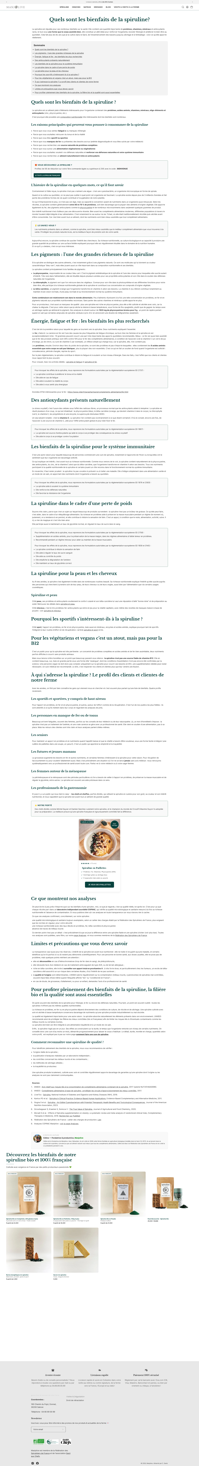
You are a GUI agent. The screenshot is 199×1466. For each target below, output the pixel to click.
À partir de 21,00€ (106, 1223)
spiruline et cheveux (52, 611)
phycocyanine (86, 207)
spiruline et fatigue (74, 362)
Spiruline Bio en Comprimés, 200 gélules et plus (22, 1219)
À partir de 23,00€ (12, 1223)
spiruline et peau (68, 604)
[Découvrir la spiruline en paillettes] (99, 839)
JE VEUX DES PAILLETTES (99, 885)
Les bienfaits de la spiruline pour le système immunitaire (58, 64)
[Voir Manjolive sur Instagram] (32, 1463)
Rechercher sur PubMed (69, 1116)
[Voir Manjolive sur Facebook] (37, 1463)
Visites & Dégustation (75, 1396)
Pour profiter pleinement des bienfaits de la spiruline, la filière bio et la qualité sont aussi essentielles (77, 92)
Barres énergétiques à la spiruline (17, 1275)
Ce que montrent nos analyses (48, 85)
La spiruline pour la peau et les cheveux (52, 71)
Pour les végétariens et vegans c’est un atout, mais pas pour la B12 (63, 78)
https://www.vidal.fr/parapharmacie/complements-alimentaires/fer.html (98, 392)
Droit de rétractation (75, 1400)
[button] (64, 7)
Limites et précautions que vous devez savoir (54, 89)
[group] (99, 2)
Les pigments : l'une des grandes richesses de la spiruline (59, 53)
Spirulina (46, 1095)
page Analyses (80, 935)
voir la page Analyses (69, 1124)
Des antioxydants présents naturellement (52, 60)
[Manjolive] (15, 7)
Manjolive (150, 1463)
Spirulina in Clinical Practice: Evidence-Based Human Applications (77, 1098)
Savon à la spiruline (59, 1275)
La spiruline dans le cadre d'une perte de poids (55, 67)
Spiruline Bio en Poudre (108, 1219)
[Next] (192, 2)
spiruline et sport (91, 630)
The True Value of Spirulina (80, 1109)
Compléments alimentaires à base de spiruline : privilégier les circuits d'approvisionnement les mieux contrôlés (89, 1091)
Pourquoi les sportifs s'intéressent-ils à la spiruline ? (57, 74)
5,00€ (55, 1279)
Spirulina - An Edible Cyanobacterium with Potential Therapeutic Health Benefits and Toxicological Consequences (96, 1102)
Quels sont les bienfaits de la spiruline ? (51, 49)
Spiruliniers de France (40, 1453)
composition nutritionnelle (71, 117)
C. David (164, 1463)
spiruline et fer (91, 362)
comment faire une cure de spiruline (92, 1034)
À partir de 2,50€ (11, 1279)
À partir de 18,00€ (59, 1223)
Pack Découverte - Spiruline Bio (158, 1219)
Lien (99, 1120)
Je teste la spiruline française (47, 175)
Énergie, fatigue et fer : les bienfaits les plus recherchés (58, 57)
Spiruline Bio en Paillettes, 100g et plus (66, 1219)
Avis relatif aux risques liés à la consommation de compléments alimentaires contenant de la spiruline (85, 1087)
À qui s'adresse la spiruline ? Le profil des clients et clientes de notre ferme (67, 82)
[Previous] (7, 2)
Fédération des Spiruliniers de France (131, 935)
